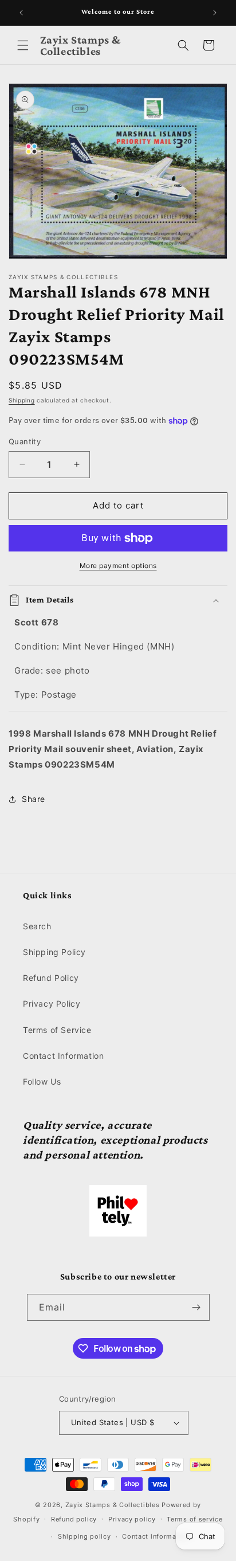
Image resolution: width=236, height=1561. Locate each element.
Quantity (25, 441)
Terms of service (194, 1519)
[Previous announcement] (21, 12)
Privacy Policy (51, 1003)
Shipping (22, 400)
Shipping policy (84, 1536)
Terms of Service (57, 1030)
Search (37, 926)
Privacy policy (132, 1519)
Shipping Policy (54, 952)
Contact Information (63, 1056)
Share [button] (33, 799)
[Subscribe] (196, 1307)
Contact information (155, 1536)
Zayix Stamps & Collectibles (112, 1505)
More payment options (118, 565)
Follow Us (42, 1081)
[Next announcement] (214, 12)
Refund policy (74, 1519)
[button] (23, 45)
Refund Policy (51, 978)
